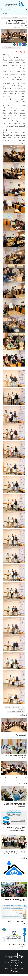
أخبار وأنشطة (16, 17)
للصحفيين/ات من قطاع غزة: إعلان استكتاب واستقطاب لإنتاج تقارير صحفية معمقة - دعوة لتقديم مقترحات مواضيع (14, 829)
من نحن (23, 877)
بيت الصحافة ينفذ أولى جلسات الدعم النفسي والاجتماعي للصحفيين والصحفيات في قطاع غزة (14, 805)
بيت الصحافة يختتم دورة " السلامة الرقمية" (14, 777)
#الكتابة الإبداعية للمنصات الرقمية (16, 711)
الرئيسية (24, 17)
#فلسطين (7, 707)
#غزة (23, 707)
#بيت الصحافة (16, 707)
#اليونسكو (21, 709)
